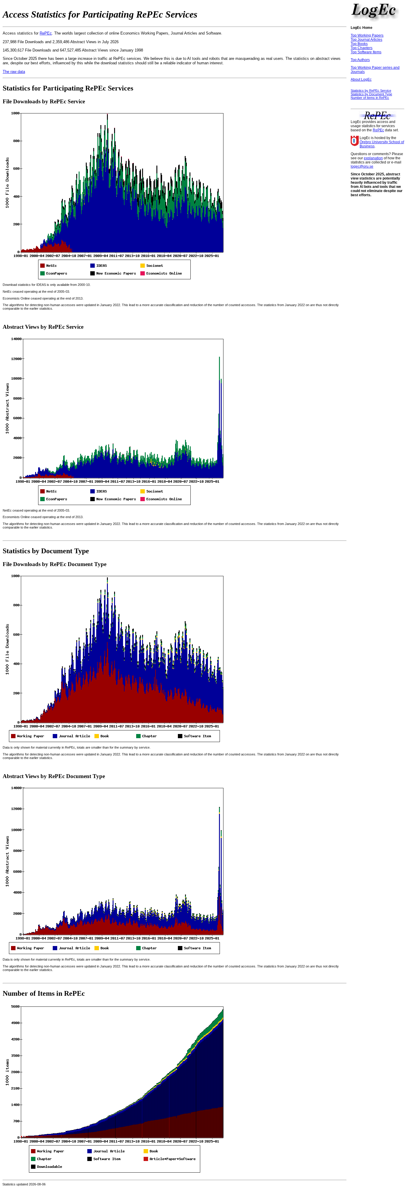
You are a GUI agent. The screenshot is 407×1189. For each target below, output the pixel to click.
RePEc (46, 33)
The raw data (14, 71)
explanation (373, 158)
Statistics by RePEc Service (371, 90)
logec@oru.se (362, 166)
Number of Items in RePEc (370, 97)
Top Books (359, 44)
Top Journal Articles (366, 40)
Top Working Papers (367, 35)
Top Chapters (361, 48)
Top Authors (360, 60)
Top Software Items (366, 52)
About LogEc (361, 79)
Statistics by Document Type (371, 94)
